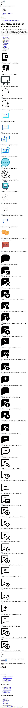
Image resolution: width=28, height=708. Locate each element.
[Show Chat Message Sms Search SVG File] (5, 432)
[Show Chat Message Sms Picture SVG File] (5, 274)
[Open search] (4, 10)
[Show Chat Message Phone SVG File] (5, 61)
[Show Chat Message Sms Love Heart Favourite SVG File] (5, 321)
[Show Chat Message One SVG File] (5, 155)
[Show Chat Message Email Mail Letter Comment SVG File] (5, 250)
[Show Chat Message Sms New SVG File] (5, 286)
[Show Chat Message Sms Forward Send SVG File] (5, 298)
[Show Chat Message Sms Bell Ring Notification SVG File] (5, 358)
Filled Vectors (6, 679)
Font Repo (5, 702)
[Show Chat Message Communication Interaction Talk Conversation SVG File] (5, 237)
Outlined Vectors (7, 680)
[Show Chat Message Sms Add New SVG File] (5, 384)
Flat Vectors (6, 691)
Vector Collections (7, 13)
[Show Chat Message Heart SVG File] (5, 73)
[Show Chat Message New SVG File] (5, 85)
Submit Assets (6, 692)
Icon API (5, 699)
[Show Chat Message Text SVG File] (5, 131)
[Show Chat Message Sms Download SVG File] (5, 334)
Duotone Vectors (7, 690)
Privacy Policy (10, 706)
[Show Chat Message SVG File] (5, 120)
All (5, 37)
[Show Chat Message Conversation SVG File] (5, 96)
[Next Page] (2, 657)
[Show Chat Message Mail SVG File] (5, 225)
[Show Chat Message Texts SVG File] (5, 143)
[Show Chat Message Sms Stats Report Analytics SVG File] (5, 479)
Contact (21, 706)
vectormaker (6, 700)
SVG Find (5, 703)
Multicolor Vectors (7, 678)
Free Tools (5, 698)
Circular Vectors (7, 688)
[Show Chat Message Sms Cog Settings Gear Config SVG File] (5, 371)
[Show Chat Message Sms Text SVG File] (5, 395)
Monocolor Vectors (8, 676)
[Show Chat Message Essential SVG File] (5, 166)
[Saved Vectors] (3, 8)
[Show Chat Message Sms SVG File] (5, 263)
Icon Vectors (6, 682)
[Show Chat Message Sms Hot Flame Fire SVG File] (5, 309)
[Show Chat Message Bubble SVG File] (5, 178)
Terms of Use (4, 706)
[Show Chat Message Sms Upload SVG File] (5, 407)
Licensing (16, 706)
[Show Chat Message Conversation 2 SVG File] (5, 108)
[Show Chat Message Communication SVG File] (5, 213)
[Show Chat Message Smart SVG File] (5, 190)
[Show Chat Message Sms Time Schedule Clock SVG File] (5, 419)
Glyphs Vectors (7, 687)
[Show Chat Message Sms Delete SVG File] (5, 346)
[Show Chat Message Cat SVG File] (5, 202)
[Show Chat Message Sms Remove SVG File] (5, 443)
